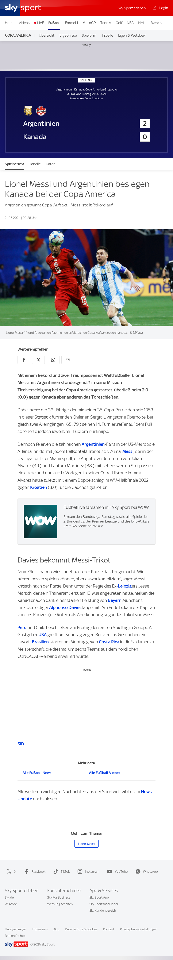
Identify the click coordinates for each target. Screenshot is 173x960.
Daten (50, 164)
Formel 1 (71, 23)
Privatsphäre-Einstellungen (139, 929)
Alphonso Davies (65, 607)
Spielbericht (14, 164)
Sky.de (9, 897)
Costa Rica (109, 641)
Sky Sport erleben (132, 8)
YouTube (121, 872)
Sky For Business (58, 897)
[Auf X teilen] (38, 360)
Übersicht (46, 35)
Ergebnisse (68, 35)
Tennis (105, 23)
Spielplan (89, 35)
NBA (130, 23)
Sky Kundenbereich (102, 910)
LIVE (40, 23)
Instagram (92, 872)
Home (9, 23)
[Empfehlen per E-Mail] (67, 360)
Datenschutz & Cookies (81, 929)
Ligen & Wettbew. (132, 35)
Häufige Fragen (15, 929)
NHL (141, 23)
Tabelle (107, 35)
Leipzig (125, 586)
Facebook (38, 872)
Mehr (155, 23)
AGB (56, 929)
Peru (22, 627)
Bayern (115, 600)
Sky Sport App (99, 897)
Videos (24, 23)
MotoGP (89, 23)
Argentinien (93, 444)
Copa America (18, 35)
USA (42, 634)
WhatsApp (150, 872)
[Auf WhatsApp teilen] (53, 360)
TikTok (65, 872)
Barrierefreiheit (15, 936)
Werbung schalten (60, 904)
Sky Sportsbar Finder (103, 904)
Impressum (40, 929)
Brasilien (40, 641)
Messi (128, 451)
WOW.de (11, 904)
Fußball (54, 23)
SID (21, 743)
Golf (119, 23)
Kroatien (38, 487)
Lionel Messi (86, 844)
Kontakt (108, 929)
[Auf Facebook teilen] (24, 360)
